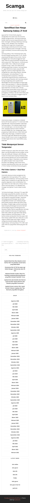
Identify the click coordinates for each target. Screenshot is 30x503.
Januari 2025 (15, 353)
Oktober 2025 (15, 327)
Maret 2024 (15, 382)
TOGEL (15, 478)
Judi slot (15, 488)
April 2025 (15, 344)
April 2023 (15, 414)
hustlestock (17, 499)
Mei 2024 (15, 376)
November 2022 (15, 429)
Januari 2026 (15, 318)
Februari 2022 (15, 452)
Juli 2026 (15, 304)
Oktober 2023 (15, 397)
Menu (15, 18)
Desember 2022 (15, 426)
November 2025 (15, 324)
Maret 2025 (15, 347)
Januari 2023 (15, 423)
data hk (15, 471)
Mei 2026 (15, 307)
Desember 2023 (15, 391)
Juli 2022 (15, 440)
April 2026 (15, 309)
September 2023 (15, 400)
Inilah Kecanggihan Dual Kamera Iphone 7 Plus (7, 243)
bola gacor (15, 481)
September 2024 (15, 365)
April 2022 (15, 446)
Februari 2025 (15, 350)
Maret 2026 (15, 312)
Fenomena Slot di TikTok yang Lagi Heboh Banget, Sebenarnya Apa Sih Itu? (15, 268)
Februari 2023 (15, 420)
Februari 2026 (15, 315)
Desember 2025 (15, 321)
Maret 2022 (15, 449)
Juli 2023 (15, 406)
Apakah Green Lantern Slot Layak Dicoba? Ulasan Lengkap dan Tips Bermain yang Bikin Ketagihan (15, 288)
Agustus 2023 (15, 403)
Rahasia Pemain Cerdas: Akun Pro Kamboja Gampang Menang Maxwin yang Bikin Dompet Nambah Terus (15, 275)
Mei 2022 (15, 443)
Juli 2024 (15, 371)
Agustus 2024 (15, 368)
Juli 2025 (15, 336)
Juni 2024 (15, 374)
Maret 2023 (15, 417)
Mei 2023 (15, 411)
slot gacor (15, 468)
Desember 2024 (15, 356)
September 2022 (15, 435)
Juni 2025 (15, 339)
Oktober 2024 (15, 362)
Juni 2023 (15, 408)
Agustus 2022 (15, 438)
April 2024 (15, 379)
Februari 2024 (15, 385)
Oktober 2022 (15, 432)
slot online (15, 464)
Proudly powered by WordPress (12, 498)
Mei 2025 (15, 342)
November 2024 (15, 359)
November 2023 (15, 394)
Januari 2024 (15, 388)
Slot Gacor (15, 25)
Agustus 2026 (15, 301)
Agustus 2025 (15, 333)
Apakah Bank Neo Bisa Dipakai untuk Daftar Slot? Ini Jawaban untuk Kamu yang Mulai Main (15, 262)
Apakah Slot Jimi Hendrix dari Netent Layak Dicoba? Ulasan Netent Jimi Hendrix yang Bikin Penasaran (15, 281)
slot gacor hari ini (15, 485)
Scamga (15, 6)
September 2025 (15, 330)
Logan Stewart (21, 230)
